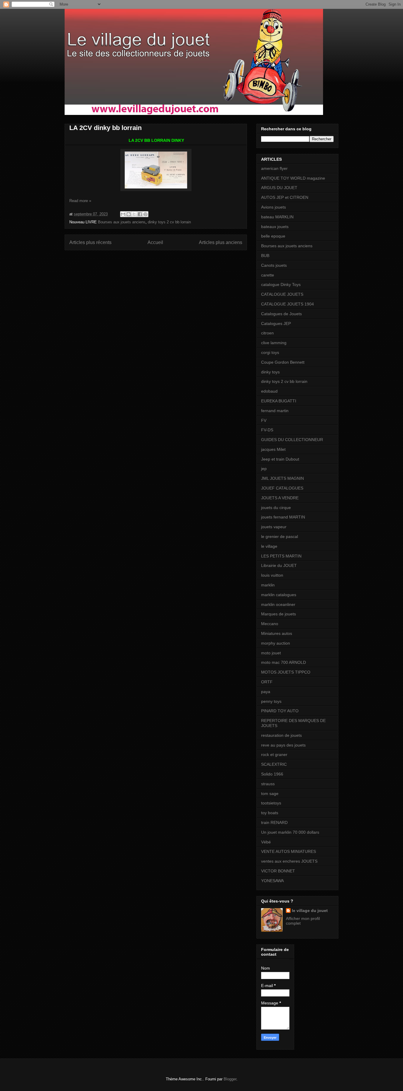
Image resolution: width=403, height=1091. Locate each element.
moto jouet (271, 653)
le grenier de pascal (279, 536)
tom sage (270, 793)
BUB (265, 255)
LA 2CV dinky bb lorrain (105, 127)
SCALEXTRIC (274, 764)
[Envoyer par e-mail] (123, 214)
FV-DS (267, 429)
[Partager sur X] (134, 214)
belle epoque (273, 236)
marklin (268, 585)
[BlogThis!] (129, 214)
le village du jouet (310, 910)
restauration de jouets (281, 735)
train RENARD (274, 822)
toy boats (269, 812)
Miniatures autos (276, 633)
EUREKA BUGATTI (278, 401)
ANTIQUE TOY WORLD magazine (293, 178)
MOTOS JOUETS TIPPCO (285, 672)
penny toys (271, 701)
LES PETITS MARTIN (281, 556)
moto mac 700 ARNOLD (283, 662)
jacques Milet (273, 449)
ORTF (267, 681)
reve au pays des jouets (283, 745)
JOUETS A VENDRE (280, 497)
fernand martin (275, 410)
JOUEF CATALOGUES (282, 488)
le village (269, 546)
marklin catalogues (278, 594)
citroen (267, 333)
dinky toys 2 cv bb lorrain (169, 222)
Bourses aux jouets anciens (121, 222)
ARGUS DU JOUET (279, 187)
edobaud (269, 391)
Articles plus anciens (220, 242)
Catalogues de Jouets (281, 313)
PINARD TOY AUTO (280, 710)
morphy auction (275, 643)
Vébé (266, 842)
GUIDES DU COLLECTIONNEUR (292, 439)
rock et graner (274, 754)
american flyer (274, 168)
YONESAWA (272, 880)
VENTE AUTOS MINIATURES (288, 851)
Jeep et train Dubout (280, 459)
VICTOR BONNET (278, 871)
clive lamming (273, 342)
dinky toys (270, 372)
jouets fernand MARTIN (283, 517)
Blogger (230, 1079)
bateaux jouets (275, 226)
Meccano (269, 623)
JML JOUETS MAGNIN (282, 478)
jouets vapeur (273, 526)
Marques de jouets (278, 614)
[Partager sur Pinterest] (145, 214)
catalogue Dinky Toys (281, 284)
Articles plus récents (90, 242)
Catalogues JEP (276, 323)
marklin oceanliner (278, 604)
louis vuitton (272, 575)
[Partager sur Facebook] (140, 214)
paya (265, 691)
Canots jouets (274, 265)
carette (267, 275)
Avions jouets (273, 207)
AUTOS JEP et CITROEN (284, 197)
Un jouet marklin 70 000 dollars (290, 832)
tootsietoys (271, 803)
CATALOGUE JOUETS (282, 294)
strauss (268, 783)
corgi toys (270, 352)
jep (264, 468)
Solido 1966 (272, 774)
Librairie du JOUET (279, 565)
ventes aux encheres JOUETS (289, 861)
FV (263, 420)
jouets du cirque (276, 507)
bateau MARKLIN (277, 216)
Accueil (155, 242)
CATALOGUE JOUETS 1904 (287, 304)
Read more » (80, 201)
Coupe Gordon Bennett (282, 362)
